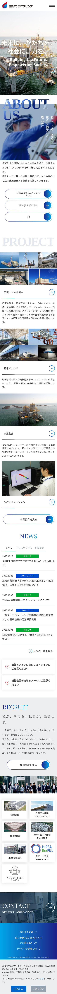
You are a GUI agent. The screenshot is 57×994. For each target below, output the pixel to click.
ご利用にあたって (28, 943)
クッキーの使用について (28, 948)
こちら (41, 978)
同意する (18, 988)
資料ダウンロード (28, 931)
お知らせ (39, 547)
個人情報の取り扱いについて (28, 937)
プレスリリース (24, 547)
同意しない (38, 988)
